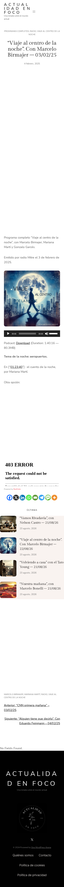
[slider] (53, 333)
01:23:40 (16, 367)
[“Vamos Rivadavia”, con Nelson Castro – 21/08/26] (8, 524)
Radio (33, 31)
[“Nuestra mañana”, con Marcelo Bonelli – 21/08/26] (8, 590)
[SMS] (48, 497)
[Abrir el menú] (34, 12)
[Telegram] (41, 497)
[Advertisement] (32, 115)
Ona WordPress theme (41, 847)
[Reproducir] (8, 333)
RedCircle (17, 489)
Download (23, 343)
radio (44, 694)
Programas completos (16, 31)
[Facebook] (9, 497)
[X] (16, 497)
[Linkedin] (22, 497)
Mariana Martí (32, 694)
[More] (54, 497)
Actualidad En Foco (18, 8)
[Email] (35, 497)
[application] (32, 333)
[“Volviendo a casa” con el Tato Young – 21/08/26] (8, 569)
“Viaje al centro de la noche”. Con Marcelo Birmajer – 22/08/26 (41, 544)
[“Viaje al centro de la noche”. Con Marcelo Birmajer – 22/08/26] (8, 546)
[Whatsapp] (29, 497)
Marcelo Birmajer (13, 694)
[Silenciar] (46, 333)
